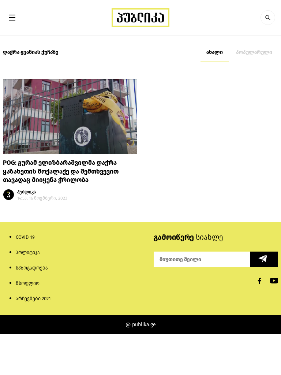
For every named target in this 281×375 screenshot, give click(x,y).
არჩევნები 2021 (33, 298)
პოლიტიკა (28, 252)
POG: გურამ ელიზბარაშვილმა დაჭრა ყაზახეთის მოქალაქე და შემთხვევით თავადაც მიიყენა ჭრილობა (61, 171)
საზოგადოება (32, 268)
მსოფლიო (28, 283)
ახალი (214, 52)
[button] (268, 17)
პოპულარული (254, 52)
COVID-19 (25, 237)
